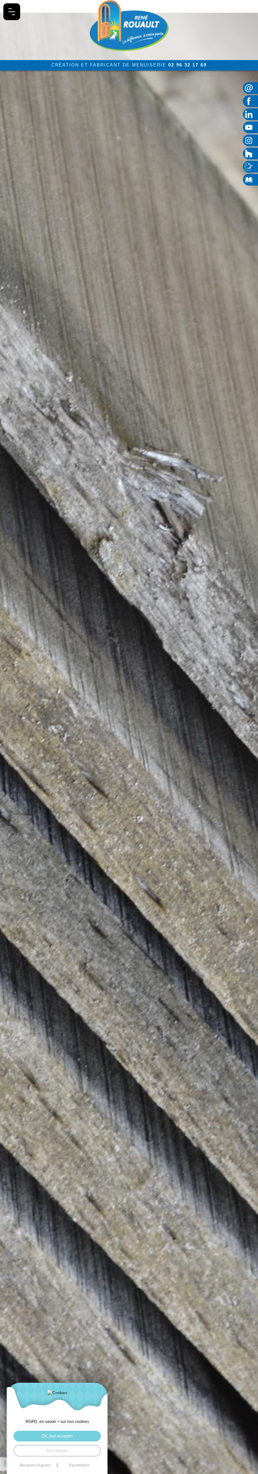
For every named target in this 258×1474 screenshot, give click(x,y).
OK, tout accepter (57, 1436)
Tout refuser (57, 1450)
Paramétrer (79, 1465)
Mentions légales (35, 1465)
